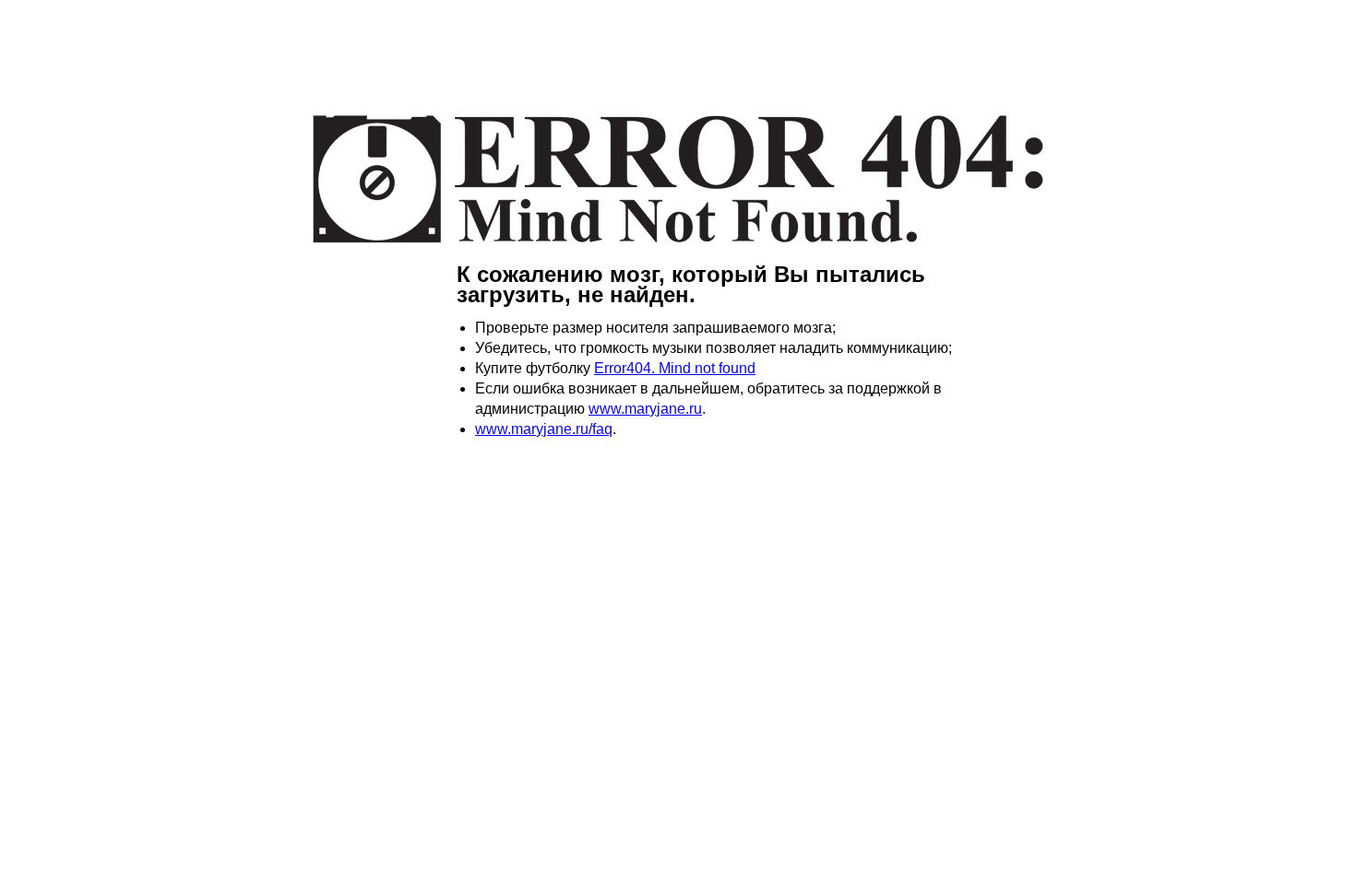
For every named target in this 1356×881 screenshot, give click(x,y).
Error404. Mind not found (674, 368)
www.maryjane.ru (645, 409)
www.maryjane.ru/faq (544, 429)
